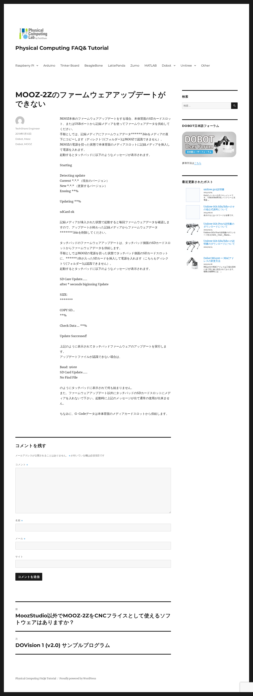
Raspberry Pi (24, 65)
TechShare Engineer (27, 128)
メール (20, 538)
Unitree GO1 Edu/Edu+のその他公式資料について (219, 208)
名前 (19, 520)
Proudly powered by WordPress (77, 678)
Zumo (134, 65)
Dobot (166, 65)
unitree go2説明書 (214, 189)
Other (205, 65)
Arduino (49, 65)
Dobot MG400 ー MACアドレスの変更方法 (219, 260)
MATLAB (150, 65)
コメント (21, 464)
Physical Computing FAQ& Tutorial (62, 48)
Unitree (186, 65)
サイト (19, 556)
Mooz (27, 138)
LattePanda (116, 65)
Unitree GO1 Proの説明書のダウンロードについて (219, 225)
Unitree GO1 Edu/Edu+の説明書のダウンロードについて (219, 242)
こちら (197, 163)
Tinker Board (69, 65)
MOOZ (28, 144)
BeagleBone (93, 65)
